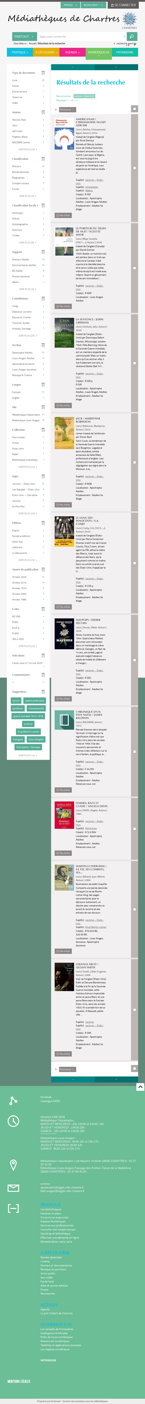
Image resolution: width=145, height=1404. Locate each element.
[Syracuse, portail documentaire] (72, 20)
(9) (26, 196)
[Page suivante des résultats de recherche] (116, 67)
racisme (89, 1022)
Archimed (55, 1401)
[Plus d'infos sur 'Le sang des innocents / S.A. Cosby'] (64, 531)
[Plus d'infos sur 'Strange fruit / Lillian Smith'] (64, 977)
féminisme (91, 828)
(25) (27, 149)
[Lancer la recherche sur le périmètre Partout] (132, 36)
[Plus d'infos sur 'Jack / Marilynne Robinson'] (64, 433)
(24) (27, 466)
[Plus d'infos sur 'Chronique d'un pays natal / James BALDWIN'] (64, 720)
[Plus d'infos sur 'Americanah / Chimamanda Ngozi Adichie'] (64, 134)
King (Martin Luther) (95, 927)
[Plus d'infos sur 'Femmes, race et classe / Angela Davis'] (64, 815)
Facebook (45, 1097)
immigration (91, 187)
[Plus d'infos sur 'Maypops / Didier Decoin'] (64, 633)
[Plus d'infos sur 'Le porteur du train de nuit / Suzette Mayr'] (64, 241)
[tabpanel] (72, 573)
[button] (28, 80)
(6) (26, 242)
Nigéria (89, 190)
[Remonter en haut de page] (140, 1087)
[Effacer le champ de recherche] (125, 36)
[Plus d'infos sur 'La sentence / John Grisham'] (64, 333)
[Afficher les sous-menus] (76, 5)
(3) (26, 289)
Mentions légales (19, 1381)
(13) (27, 755)
